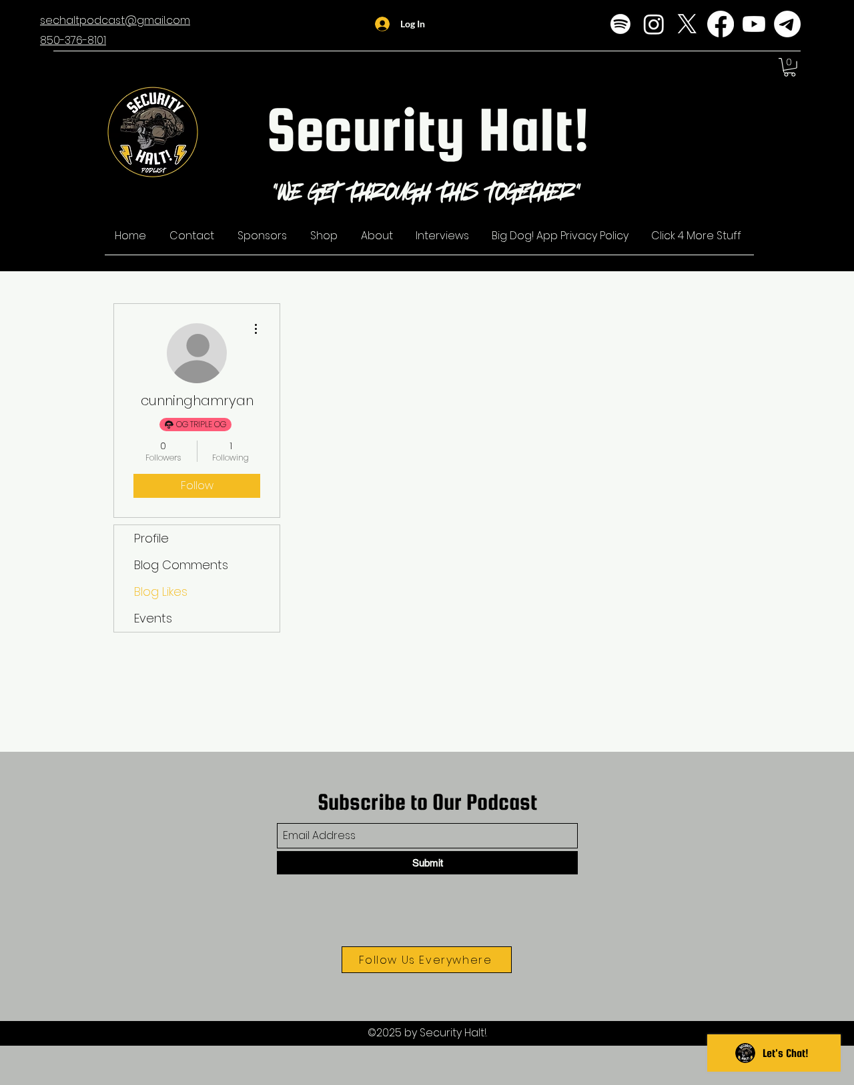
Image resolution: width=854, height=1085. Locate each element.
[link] (790, 67)
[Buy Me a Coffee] (787, 24)
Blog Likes (160, 591)
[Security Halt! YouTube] (754, 24)
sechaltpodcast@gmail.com (115, 20)
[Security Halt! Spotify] (620, 24)
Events (153, 618)
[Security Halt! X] (687, 24)
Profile (151, 538)
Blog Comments (181, 564)
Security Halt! (428, 129)
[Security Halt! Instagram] (653, 24)
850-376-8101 (73, 40)
